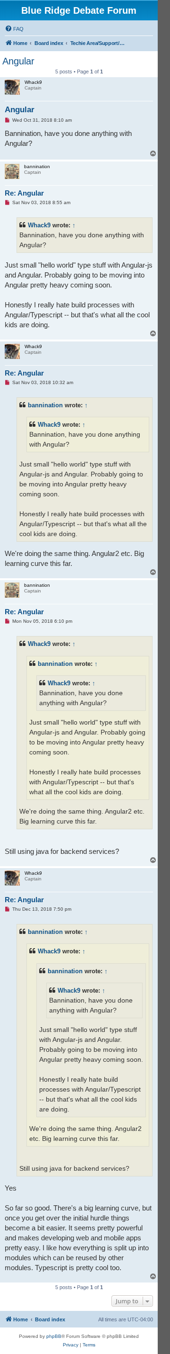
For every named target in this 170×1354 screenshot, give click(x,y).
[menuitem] (14, 29)
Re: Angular (24, 193)
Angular (18, 61)
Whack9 (39, 225)
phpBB (53, 1336)
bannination (45, 405)
